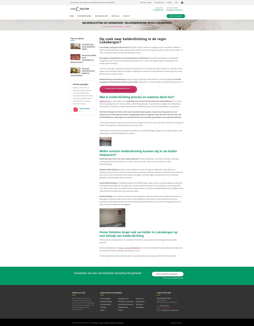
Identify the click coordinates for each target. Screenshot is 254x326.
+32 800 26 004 (158, 10)
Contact (126, 16)
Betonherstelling (105, 304)
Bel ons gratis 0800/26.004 (173, 278)
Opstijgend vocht (123, 298)
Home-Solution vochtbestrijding (112, 26)
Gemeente (128, 26)
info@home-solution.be (174, 10)
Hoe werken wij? (159, 2)
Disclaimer (95, 323)
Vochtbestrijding (84, 16)
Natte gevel (139, 304)
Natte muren (140, 298)
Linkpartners (113, 323)
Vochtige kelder (101, 16)
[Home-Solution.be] (79, 9)
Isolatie (102, 310)
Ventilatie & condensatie (125, 301)
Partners (169, 2)
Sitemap (106, 323)
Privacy (101, 323)
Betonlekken (140, 307)
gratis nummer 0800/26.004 (129, 248)
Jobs (176, 2)
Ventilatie (115, 16)
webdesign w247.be (176, 323)
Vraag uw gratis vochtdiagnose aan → (118, 89)
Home (71, 16)
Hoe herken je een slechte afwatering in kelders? (88, 46)
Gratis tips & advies (145, 2)
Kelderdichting (105, 101)
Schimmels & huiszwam (125, 304)
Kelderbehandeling (106, 301)
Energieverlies (140, 301)
